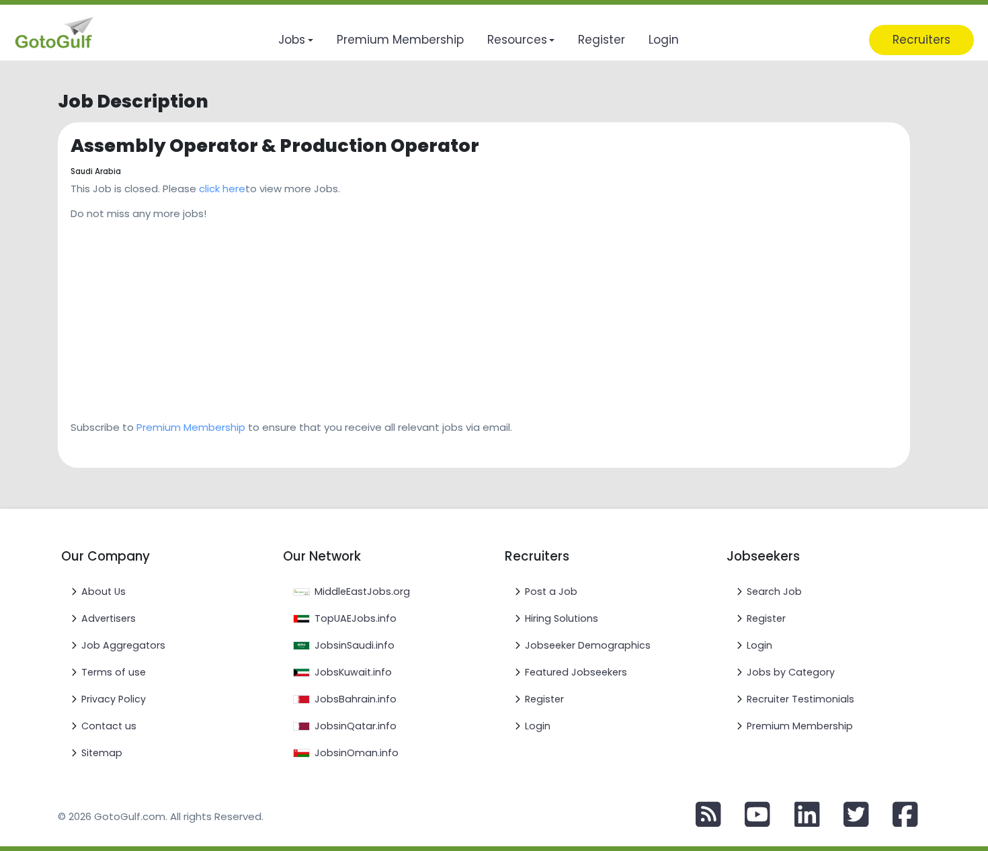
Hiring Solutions (561, 618)
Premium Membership (190, 427)
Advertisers (108, 618)
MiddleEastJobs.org (362, 591)
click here (222, 188)
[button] (295, 40)
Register (544, 699)
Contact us (108, 726)
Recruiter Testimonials (800, 699)
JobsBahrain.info (356, 699)
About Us (103, 591)
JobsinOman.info (357, 753)
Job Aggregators (123, 645)
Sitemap (101, 753)
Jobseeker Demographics (588, 645)
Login (537, 726)
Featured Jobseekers (576, 672)
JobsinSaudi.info (355, 645)
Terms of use (113, 672)
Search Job (774, 591)
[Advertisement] (474, 316)
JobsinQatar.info (356, 726)
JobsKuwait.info (353, 672)
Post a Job (551, 591)
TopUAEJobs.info (356, 618)
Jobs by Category (791, 672)
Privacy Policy (113, 699)
